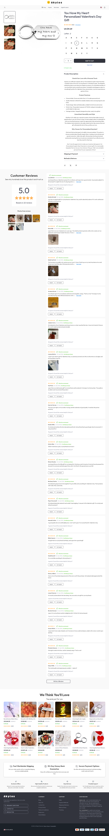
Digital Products (65, 7)
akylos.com (82, 800)
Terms (45, 826)
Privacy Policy (42, 807)
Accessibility (53, 826)
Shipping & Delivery (64, 805)
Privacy (48, 826)
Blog (40, 800)
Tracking (61, 810)
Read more (41, 812)
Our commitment (83, 810)
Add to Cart (89, 61)
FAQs (60, 800)
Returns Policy (62, 807)
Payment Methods (63, 802)
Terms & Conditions (44, 810)
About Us (41, 802)
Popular (50, 7)
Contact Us (41, 805)
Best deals (56, 7)
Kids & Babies (42, 815)
